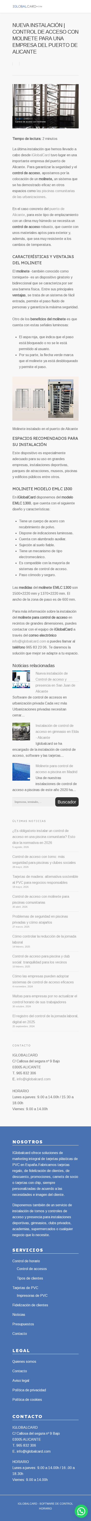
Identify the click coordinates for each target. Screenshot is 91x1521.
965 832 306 (26, 1445)
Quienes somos (24, 1361)
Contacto (19, 1334)
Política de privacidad (29, 1390)
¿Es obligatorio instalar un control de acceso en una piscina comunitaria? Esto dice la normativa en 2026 (43, 837)
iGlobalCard (41, 155)
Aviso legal (20, 1380)
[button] (81, 1511)
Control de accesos (32, 1269)
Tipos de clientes (30, 1278)
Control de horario (26, 1261)
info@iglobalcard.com (29, 641)
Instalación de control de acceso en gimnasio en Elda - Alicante (57, 731)
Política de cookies (27, 1399)
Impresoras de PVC (32, 1295)
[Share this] (16, 64)
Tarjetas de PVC (25, 1288)
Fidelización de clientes (30, 1305)
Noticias (18, 1314)
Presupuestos (23, 1324)
